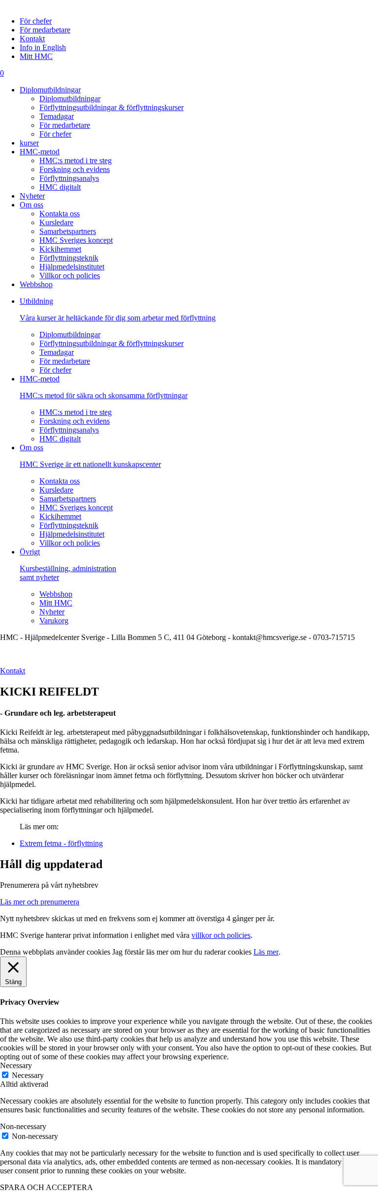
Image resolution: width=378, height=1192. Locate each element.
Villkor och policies (69, 275)
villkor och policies (221, 935)
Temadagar (56, 116)
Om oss (31, 205)
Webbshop (36, 284)
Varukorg (53, 620)
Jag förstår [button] (128, 952)
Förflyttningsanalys (69, 178)
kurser (29, 143)
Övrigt (68, 564)
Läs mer (266, 952)
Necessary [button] (16, 1065)
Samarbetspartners (67, 231)
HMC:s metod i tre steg (75, 160)
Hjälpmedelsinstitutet (71, 266)
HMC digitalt (60, 187)
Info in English (43, 47)
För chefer (36, 21)
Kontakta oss (59, 213)
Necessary (28, 1075)
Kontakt (32, 38)
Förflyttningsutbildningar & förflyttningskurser (111, 107)
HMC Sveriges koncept (76, 240)
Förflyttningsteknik (68, 258)
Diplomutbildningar (50, 90)
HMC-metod (40, 151)
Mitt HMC (36, 56)
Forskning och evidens (74, 169)
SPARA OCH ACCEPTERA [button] (46, 1187)
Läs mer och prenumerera (39, 902)
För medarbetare (45, 30)
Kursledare (56, 222)
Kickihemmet (60, 249)
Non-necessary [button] (23, 1126)
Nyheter (32, 196)
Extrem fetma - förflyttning (61, 843)
